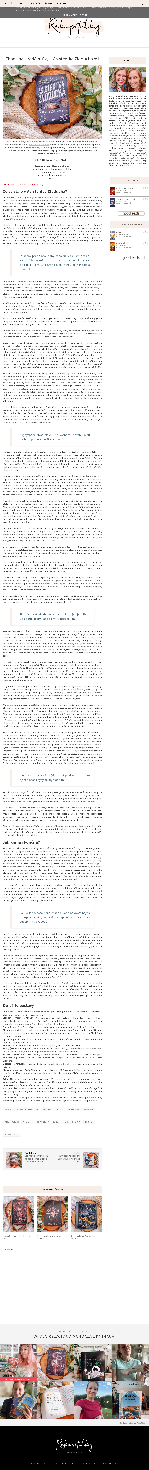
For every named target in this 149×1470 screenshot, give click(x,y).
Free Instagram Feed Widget (135, 1423)
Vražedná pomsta (124, 188)
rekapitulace (12, 1122)
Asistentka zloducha (39, 144)
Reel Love (120, 232)
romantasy (43, 1122)
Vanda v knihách (132, 224)
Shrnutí (22, 3)
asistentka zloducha (26, 1109)
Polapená (120, 243)
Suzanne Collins (123, 190)
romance (27, 1122)
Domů (8, 3)
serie (65, 1122)
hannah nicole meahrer (80, 1109)
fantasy (47, 1109)
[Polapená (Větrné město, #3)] (112, 250)
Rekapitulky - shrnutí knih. (70, 1464)
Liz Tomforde (122, 245)
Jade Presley (122, 201)
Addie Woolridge (123, 234)
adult (8, 1109)
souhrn (89, 1122)
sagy (55, 1122)
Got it (83, 15)
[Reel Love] (112, 239)
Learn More (70, 15)
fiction (59, 1109)
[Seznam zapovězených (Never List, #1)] (112, 206)
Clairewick (132, 180)
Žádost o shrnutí (56, 3)
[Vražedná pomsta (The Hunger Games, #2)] (112, 194)
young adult (12, 1135)
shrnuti (76, 1122)
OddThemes (112, 1464)
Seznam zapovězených (126, 199)
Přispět (35, 3)
